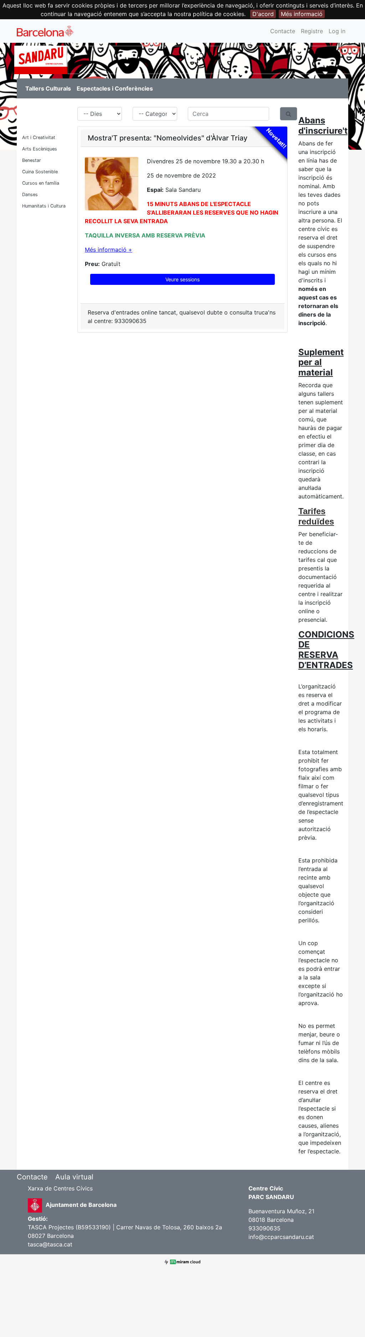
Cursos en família (40, 183)
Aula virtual (74, 1177)
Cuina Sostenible (40, 171)
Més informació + (108, 249)
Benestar (31, 160)
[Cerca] (288, 114)
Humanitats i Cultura (44, 206)
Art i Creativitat (38, 137)
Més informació (302, 13)
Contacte (282, 31)
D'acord (263, 13)
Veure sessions (182, 279)
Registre (312, 31)
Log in (337, 31)
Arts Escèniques (39, 149)
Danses (30, 194)
